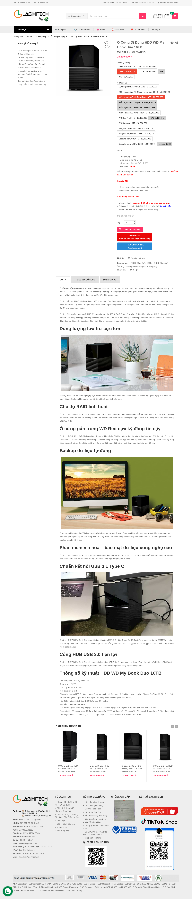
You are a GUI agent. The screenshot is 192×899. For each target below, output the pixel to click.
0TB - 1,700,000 (126, 77)
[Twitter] (131, 270)
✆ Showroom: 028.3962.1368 (115, 3)
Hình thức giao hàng (94, 805)
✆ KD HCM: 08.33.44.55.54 (142, 3)
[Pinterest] (136, 270)
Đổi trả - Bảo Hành (93, 809)
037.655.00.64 (26, 823)
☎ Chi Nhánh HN (41, 3)
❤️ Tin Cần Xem (138, 29)
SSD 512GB (154, 884)
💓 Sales (101, 29)
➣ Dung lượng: (123, 62)
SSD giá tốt (34, 884)
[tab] (63, 279)
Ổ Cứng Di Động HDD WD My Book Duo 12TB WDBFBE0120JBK (132, 769)
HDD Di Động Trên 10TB (141, 263)
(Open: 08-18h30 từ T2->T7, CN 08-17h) (66, 803)
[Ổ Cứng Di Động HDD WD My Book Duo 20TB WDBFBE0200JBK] (176, 42)
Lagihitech (22, 884)
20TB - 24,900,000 (147, 66)
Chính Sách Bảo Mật (66, 824)
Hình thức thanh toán (94, 802)
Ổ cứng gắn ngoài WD (69, 301)
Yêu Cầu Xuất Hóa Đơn (95, 819)
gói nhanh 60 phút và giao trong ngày (151, 203)
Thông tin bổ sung (84, 280)
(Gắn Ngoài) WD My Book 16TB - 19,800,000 (139, 113)
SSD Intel (117, 887)
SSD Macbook (104, 884)
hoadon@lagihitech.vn (29, 857)
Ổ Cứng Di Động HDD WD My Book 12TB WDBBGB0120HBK (99, 769)
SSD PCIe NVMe (74, 884)
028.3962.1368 (36, 826)
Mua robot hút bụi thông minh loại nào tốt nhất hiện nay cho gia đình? (32, 74)
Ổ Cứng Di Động (140, 887)
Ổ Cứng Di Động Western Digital (131, 266)
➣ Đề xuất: (122, 83)
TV (37, 890)
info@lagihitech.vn (27, 850)
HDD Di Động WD (160, 263)
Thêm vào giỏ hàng (132, 229)
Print (122, 258)
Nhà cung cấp (63, 831)
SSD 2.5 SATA (59, 884)
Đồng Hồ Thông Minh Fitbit (45, 887)
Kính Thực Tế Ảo (73, 890)
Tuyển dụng (62, 827)
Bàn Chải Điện (27, 890)
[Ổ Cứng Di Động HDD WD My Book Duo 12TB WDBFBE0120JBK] (172, 42)
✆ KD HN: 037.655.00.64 (168, 3)
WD (81, 436)
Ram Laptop (117, 884)
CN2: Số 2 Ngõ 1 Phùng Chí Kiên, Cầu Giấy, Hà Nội (67, 815)
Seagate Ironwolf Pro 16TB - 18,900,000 (137, 144)
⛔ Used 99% (118, 29)
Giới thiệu (61, 820)
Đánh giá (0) (109, 280)
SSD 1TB (166, 884)
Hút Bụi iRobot (24, 887)
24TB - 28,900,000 (127, 66)
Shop (29, 36)
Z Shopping (41, 36)
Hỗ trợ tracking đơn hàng (96, 815)
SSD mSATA (45, 884)
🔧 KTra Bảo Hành (81, 29)
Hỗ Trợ (155, 29)
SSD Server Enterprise (68, 887)
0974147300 (28, 833)
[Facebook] (134, 270)
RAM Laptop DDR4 (103, 887)
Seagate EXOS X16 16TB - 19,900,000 (136, 128)
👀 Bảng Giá (60, 29)
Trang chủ (18, 36)
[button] (124, 841)
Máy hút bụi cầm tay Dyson (52, 890)
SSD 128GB (130, 884)
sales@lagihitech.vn (28, 843)
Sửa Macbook (90, 884)
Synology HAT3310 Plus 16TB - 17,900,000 (138, 87)
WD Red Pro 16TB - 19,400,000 (133, 118)
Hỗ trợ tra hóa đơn (93, 812)
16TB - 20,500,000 (127, 71)
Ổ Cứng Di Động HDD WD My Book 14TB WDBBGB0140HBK (163, 769)
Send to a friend (138, 258)
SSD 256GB (142, 884)
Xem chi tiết (165, 206)
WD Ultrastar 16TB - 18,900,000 (133, 123)
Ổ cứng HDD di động (69, 436)
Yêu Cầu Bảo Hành (93, 822)
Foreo (152, 887)
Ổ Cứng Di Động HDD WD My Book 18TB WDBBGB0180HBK (68, 769)
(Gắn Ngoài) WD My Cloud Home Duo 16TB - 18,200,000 (144, 92)
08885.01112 (27, 830)
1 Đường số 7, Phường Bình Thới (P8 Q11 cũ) (36, 812)
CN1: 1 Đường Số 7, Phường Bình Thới (65, 809)
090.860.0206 (28, 836)
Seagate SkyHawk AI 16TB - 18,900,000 (136, 133)
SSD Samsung (86, 887)
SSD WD (127, 887)
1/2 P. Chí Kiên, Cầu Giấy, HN (38, 815)
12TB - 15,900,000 (147, 71)
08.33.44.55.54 (28, 820)
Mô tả (63, 280)
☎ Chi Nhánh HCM (22, 3)
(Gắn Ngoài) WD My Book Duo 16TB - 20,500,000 (141, 97)
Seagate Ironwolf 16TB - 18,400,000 (135, 139)
